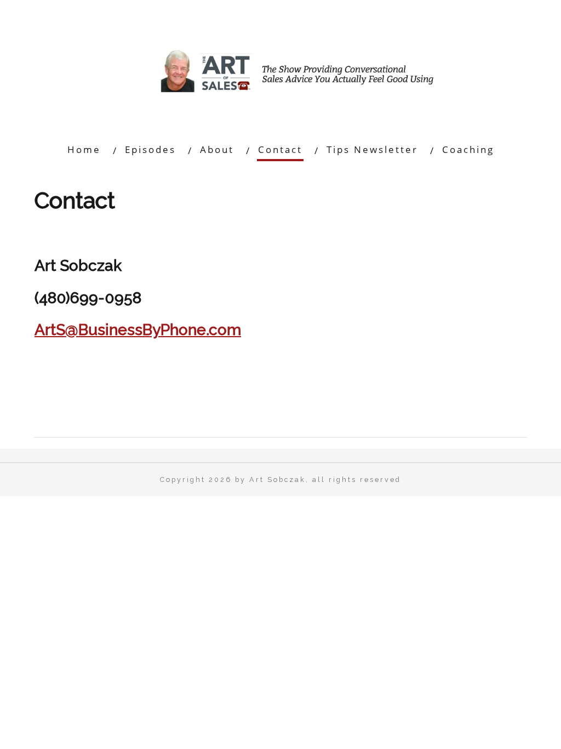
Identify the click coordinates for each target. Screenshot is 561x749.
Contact (280, 149)
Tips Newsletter (372, 149)
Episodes (150, 149)
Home (84, 149)
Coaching (468, 149)
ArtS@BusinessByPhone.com (138, 330)
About (217, 149)
